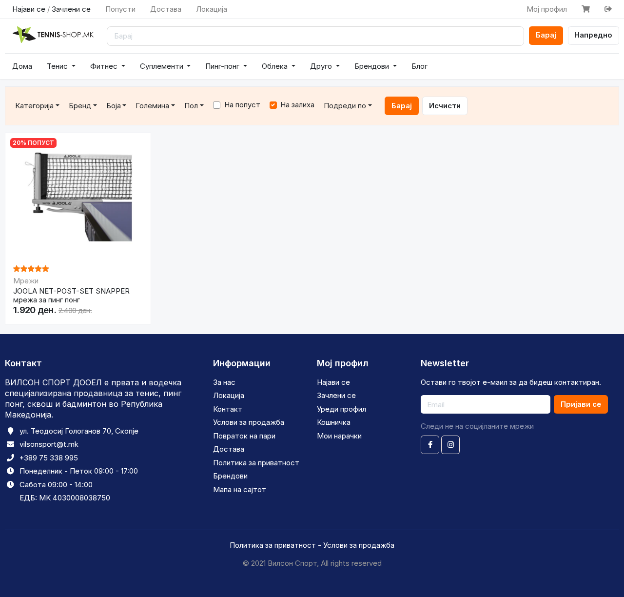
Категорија (34, 105)
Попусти (120, 9)
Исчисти (445, 105)
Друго (322, 66)
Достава (165, 9)
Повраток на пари (244, 435)
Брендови (372, 66)
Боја (113, 105)
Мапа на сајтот (239, 489)
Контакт (227, 409)
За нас (224, 382)
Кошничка (334, 422)
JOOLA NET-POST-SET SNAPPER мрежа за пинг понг (71, 295)
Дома (22, 66)
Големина (152, 105)
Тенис (58, 66)
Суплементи (162, 66)
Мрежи (26, 280)
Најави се (28, 9)
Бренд (80, 105)
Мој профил (546, 9)
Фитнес (104, 66)
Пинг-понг (223, 66)
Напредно (593, 35)
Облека (276, 66)
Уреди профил (341, 409)
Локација (211, 9)
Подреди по (345, 105)
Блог (419, 66)
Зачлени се (71, 9)
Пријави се (581, 404)
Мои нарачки (339, 435)
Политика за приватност (256, 462)
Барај (546, 35)
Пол (191, 105)
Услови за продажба (248, 422)
